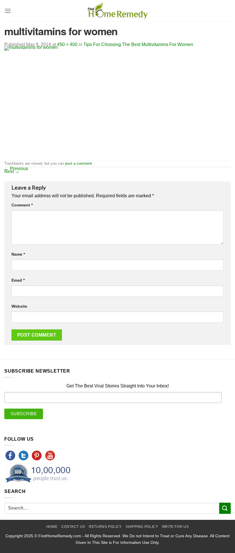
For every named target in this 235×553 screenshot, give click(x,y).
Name (18, 254)
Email (18, 280)
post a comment (78, 163)
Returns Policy (105, 527)
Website (19, 306)
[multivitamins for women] (68, 102)
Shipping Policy (142, 527)
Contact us (73, 527)
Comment (22, 205)
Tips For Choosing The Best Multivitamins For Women (138, 44)
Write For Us (175, 527)
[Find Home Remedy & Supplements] (117, 11)
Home (51, 527)
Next (11, 171)
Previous (16, 168)
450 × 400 (67, 44)
